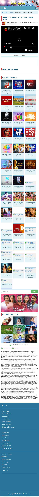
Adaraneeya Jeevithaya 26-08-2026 (30, 107)
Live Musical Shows (7, 454)
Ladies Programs (6, 421)
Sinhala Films (5, 432)
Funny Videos (5, 438)
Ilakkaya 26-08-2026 (30, 90)
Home (5, 12)
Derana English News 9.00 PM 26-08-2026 (7, 92)
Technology (5, 462)
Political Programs (7, 419)
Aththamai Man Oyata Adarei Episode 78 (30, 275)
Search (34, 291)
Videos (11, 12)
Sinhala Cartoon (6, 445)
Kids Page (4, 464)
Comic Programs (6, 443)
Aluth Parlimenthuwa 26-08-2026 (6, 107)
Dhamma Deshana (7, 414)
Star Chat (4, 456)
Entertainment (6, 440)
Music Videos (5, 435)
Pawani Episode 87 (30, 218)
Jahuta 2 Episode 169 (7, 284)
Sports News (5, 411)
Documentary (5, 416)
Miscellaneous (6, 467)
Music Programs (6, 459)
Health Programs (6, 424)
